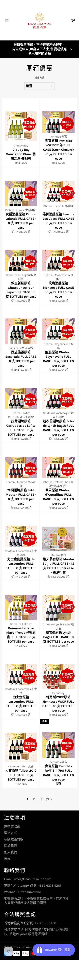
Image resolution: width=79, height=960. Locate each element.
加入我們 (10, 852)
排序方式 (39, 77)
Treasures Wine (23, 946)
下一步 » (46, 799)
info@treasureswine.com (32, 879)
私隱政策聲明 (13, 839)
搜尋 (7, 859)
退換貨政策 (12, 826)
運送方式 (10, 833)
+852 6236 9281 (49, 885)
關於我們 (10, 846)
